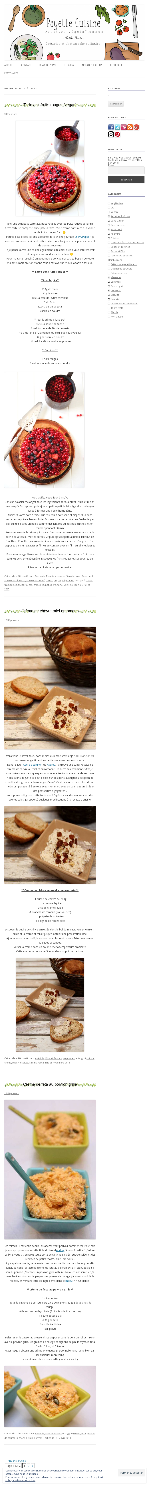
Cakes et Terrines (120, 246)
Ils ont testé (117, 307)
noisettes (23, 1062)
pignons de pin (25, 1437)
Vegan (57, 580)
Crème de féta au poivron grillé (50, 1084)
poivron (38, 1437)
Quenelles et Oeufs (121, 268)
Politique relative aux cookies (20, 1480)
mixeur (69, 1280)
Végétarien (68, 580)
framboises (10, 584)
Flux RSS (69, 65)
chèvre (90, 1058)
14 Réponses (11, 1093)
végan (75, 584)
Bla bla (114, 312)
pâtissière (50, 584)
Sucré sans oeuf (35, 580)
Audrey (51, 764)
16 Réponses (11, 620)
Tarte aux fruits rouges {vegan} (50, 104)
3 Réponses (10, 114)
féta (83, 1433)
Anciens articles (15, 1460)
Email (111, 165)
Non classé (117, 316)
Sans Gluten (117, 220)
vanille (67, 584)
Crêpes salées (119, 273)
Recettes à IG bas (120, 216)
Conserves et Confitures (124, 303)
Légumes (116, 281)
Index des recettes (92, 65)
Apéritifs (39, 1058)
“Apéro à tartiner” (32, 764)
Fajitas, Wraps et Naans (124, 264)
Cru (112, 207)
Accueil (8, 65)
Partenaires (11, 73)
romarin (42, 1062)
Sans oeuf (87, 576)
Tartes (49, 580)
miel (14, 1062)
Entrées (115, 238)
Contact (26, 65)
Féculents (116, 277)
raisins (33, 1062)
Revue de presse (48, 65)
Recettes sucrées (55, 576)
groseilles (38, 584)
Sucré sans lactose (14, 580)
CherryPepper (82, 236)
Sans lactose (73, 576)
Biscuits (115, 294)
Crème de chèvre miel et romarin (50, 611)
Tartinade (49, 1437)
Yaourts (115, 299)
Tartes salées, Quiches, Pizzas (127, 242)
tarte (60, 584)
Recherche (116, 65)
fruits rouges (25, 584)
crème (89, 580)
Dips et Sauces (53, 1058)
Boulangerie (117, 286)
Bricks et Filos (118, 251)
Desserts (40, 576)
